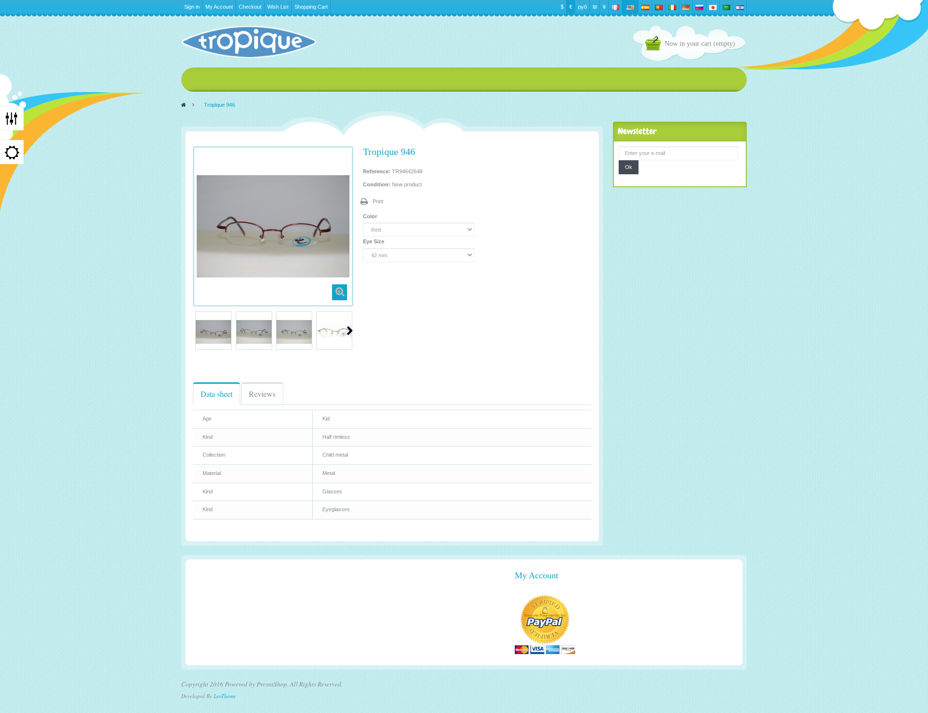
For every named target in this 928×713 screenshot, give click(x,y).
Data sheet (216, 394)
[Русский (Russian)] (699, 7)
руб (582, 7)
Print (378, 201)
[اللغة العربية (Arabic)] (726, 7)
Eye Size (374, 241)
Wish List (278, 7)
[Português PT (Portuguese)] (659, 7)
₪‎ (595, 7)
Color (370, 216)
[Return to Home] (183, 105)
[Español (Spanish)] (645, 7)
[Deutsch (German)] (686, 7)
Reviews (262, 394)
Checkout (250, 7)
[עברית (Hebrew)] (740, 7)
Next (350, 331)
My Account (219, 7)
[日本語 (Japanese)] (713, 7)
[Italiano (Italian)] (672, 7)
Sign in (192, 7)
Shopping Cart (311, 7)
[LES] (248, 42)
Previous (197, 331)
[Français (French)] (615, 7)
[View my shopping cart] (655, 45)
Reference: (377, 171)
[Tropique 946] (213, 332)
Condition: (377, 184)
